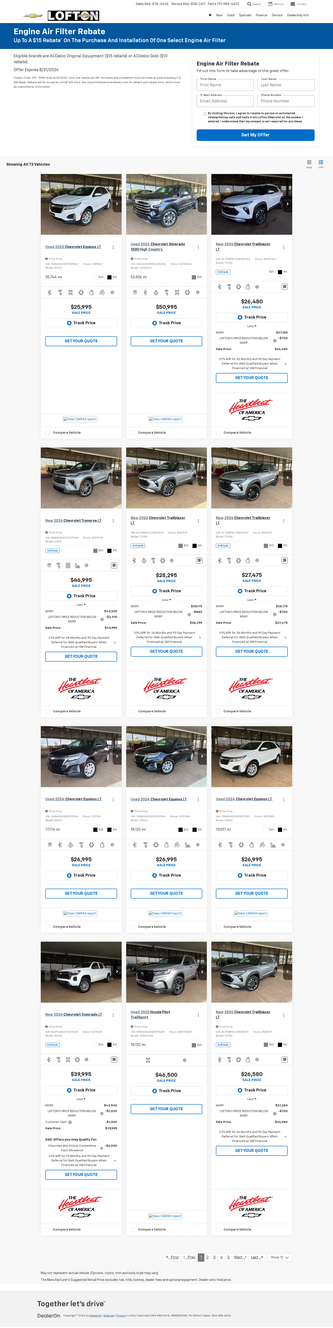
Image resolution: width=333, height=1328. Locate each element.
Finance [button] (261, 15)
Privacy (121, 1315)
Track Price (84, 323)
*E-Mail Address (211, 95)
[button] (117, 204)
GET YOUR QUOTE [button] (81, 341)
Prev (190, 1257)
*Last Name (268, 79)
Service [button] (277, 15)
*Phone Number (271, 95)
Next (239, 1257)
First (173, 1257)
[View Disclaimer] (112, 292)
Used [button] (230, 15)
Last (256, 1257)
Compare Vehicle (67, 432)
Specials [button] (245, 15)
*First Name (208, 79)
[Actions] (113, 247)
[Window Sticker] (285, 287)
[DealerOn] (48, 1315)
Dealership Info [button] (298, 15)
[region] (252, 351)
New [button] (219, 15)
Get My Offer (255, 135)
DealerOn (95, 1315)
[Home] (210, 15)
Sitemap (109, 1315)
